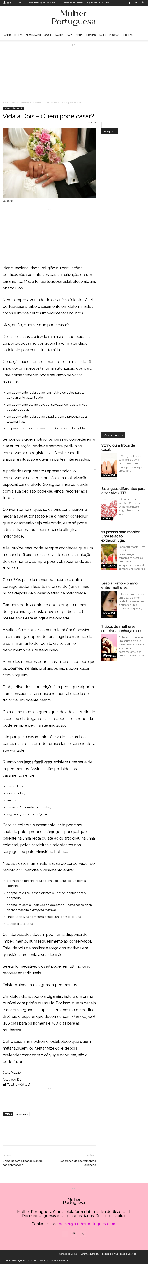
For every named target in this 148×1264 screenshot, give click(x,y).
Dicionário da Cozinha (73, 3)
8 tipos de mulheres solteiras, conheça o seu (122, 628)
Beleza (18, 35)
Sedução (107, 518)
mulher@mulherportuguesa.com (86, 1223)
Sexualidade (109, 475)
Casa (69, 35)
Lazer (102, 35)
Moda (79, 35)
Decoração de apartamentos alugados (78, 1163)
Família (59, 35)
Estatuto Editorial (89, 1253)
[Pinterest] (142, 2)
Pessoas (114, 35)
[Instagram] (136, 2)
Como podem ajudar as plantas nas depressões (23, 1163)
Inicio (5, 102)
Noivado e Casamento (32, 102)
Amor (7, 35)
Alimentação (33, 35)
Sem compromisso (109, 655)
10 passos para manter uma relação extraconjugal (120, 536)
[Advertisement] (74, 71)
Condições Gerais (68, 1253)
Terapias (91, 35)
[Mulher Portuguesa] (74, 18)
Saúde (48, 35)
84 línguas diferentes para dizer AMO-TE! (123, 490)
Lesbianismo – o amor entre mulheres (120, 585)
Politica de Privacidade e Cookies (119, 1253)
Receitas (127, 35)
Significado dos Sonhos (98, 3)
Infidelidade (109, 566)
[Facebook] (130, 2)
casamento (22, 1114)
